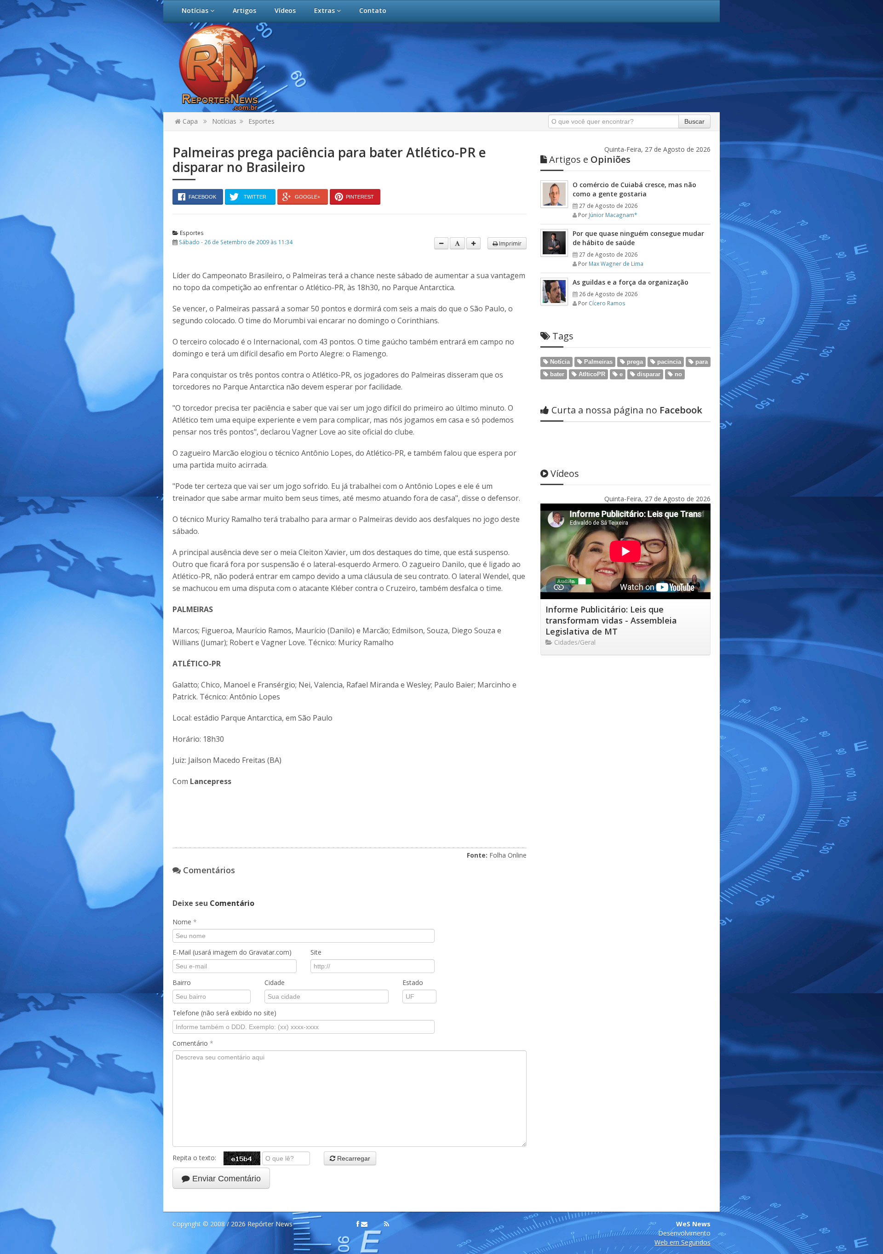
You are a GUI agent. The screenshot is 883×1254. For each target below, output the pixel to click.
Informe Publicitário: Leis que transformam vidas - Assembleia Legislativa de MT (611, 620)
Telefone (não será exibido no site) (224, 1012)
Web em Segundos (682, 1242)
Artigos (244, 10)
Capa (189, 121)
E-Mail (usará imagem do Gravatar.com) (232, 952)
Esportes (261, 121)
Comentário (192, 1043)
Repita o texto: (198, 1157)
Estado (412, 982)
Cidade (274, 982)
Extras (325, 10)
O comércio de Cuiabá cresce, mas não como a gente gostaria (634, 189)
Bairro (181, 982)
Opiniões (590, 159)
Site (315, 952)
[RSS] (386, 1224)
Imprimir (510, 243)
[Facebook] (357, 1224)
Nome (184, 921)
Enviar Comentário (225, 1178)
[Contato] (364, 1224)
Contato (372, 10)
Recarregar (352, 1158)
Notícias (196, 10)
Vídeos (285, 10)
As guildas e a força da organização (630, 282)
